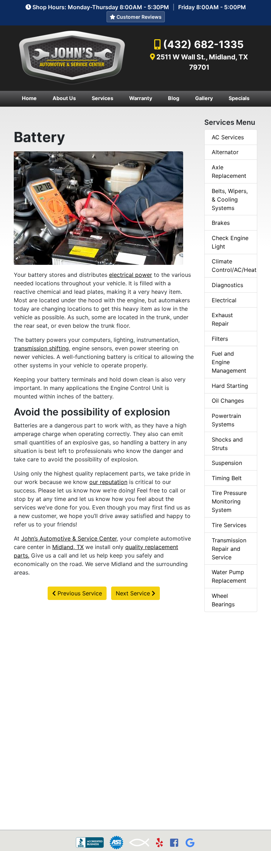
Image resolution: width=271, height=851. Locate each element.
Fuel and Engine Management (229, 362)
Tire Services (229, 525)
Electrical (224, 300)
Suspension (227, 462)
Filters (220, 338)
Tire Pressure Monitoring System (229, 501)
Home (29, 98)
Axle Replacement (229, 171)
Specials (239, 98)
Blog (173, 98)
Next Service (134, 593)
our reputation (108, 481)
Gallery (204, 98)
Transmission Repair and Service (229, 549)
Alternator (225, 152)
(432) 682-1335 (203, 44)
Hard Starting (230, 385)
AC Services (228, 137)
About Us (64, 98)
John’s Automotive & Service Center (69, 538)
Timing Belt (227, 478)
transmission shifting (41, 348)
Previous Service (79, 593)
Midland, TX (68, 546)
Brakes (221, 222)
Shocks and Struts (227, 443)
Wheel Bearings (223, 600)
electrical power (130, 274)
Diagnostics (227, 284)
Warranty (140, 98)
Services (102, 98)
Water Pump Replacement (229, 576)
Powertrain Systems (226, 420)
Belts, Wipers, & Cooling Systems (230, 199)
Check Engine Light (230, 242)
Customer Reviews (138, 17)
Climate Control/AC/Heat (234, 265)
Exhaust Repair (222, 319)
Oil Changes (228, 400)
